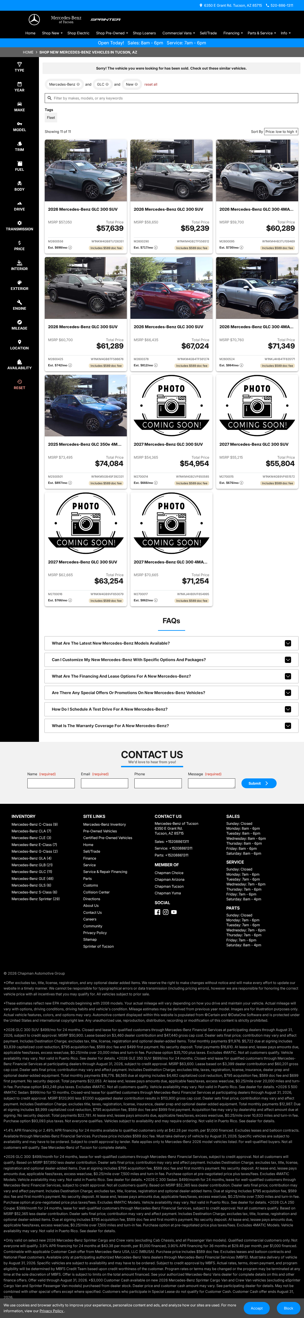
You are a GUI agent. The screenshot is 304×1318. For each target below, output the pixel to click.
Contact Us (92, 912)
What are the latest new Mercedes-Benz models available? (111, 643)
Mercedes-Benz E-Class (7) (34, 844)
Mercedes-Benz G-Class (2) (35, 851)
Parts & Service (260, 33)
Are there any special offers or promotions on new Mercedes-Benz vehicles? (128, 692)
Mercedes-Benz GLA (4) (32, 858)
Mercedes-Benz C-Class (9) (35, 824)
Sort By (257, 131)
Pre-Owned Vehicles (100, 831)
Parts (87, 878)
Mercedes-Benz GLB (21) (32, 865)
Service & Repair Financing (105, 871)
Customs (90, 885)
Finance (89, 858)
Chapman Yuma (168, 893)
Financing (231, 33)
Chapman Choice (169, 872)
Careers (89, 919)
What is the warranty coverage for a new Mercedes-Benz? (110, 725)
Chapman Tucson (169, 886)
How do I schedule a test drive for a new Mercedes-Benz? (110, 709)
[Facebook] (157, 912)
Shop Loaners (144, 33)
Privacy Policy (95, 932)
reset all (150, 84)
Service (89, 865)
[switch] (51, 117)
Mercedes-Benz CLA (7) (31, 831)
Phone (139, 774)
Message (205, 774)
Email (95, 774)
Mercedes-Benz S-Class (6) (34, 892)
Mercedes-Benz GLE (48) (33, 878)
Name (41, 774)
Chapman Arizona (169, 879)
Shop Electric (78, 33)
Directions (91, 899)
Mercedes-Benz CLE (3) (31, 837)
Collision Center (96, 892)
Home (30, 33)
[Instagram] (165, 912)
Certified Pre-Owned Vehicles (107, 837)
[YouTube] (174, 912)
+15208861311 (177, 841)
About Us (91, 905)
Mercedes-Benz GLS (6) (31, 885)
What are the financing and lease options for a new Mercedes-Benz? (121, 676)
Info (284, 33)
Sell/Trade (208, 33)
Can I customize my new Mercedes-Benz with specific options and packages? (129, 659)
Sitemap (90, 939)
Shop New (50, 33)
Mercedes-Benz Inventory (104, 824)
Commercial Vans (177, 33)
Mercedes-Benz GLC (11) (32, 871)
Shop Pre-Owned (110, 33)
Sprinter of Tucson (98, 946)
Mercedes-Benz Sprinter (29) (36, 899)
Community (92, 926)
